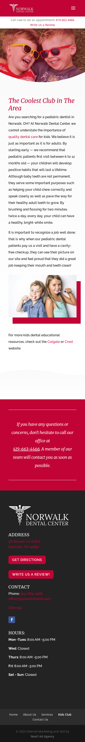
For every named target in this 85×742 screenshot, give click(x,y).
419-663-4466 (65, 20)
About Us (29, 714)
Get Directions (27, 560)
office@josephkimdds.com (29, 599)
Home (13, 714)
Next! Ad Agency (42, 736)
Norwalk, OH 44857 (23, 547)
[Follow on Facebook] (11, 619)
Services (47, 714)
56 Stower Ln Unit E (24, 541)
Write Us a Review (42, 25)
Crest (69, 342)
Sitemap (15, 608)
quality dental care (23, 137)
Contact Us (40, 719)
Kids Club (64, 714)
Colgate (53, 342)
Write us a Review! (31, 574)
